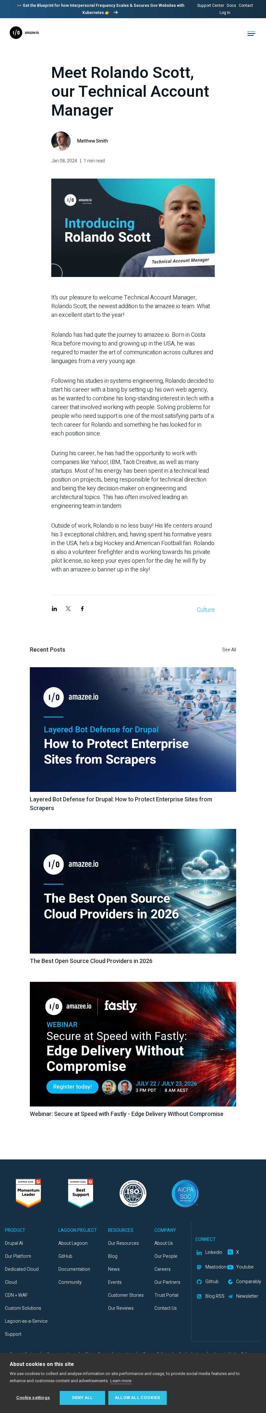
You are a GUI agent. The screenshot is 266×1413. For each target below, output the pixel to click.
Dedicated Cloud (22, 1269)
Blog (112, 1256)
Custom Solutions (23, 1308)
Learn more (120, 1381)
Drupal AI (14, 1243)
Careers (162, 1269)
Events (115, 1282)
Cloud (11, 1282)
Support (13, 1334)
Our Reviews (121, 1308)
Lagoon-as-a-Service (26, 1321)
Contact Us (165, 1308)
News (114, 1269)
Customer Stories (126, 1295)
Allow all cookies (137, 1397)
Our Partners (167, 1282)
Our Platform (18, 1256)
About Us (163, 1243)
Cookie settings (33, 1397)
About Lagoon (73, 1243)
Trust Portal (166, 1295)
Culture (206, 610)
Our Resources (123, 1243)
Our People (165, 1256)
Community (70, 1282)
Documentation (74, 1269)
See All (229, 649)
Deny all (82, 1397)
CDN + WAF (16, 1295)
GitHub (65, 1256)
